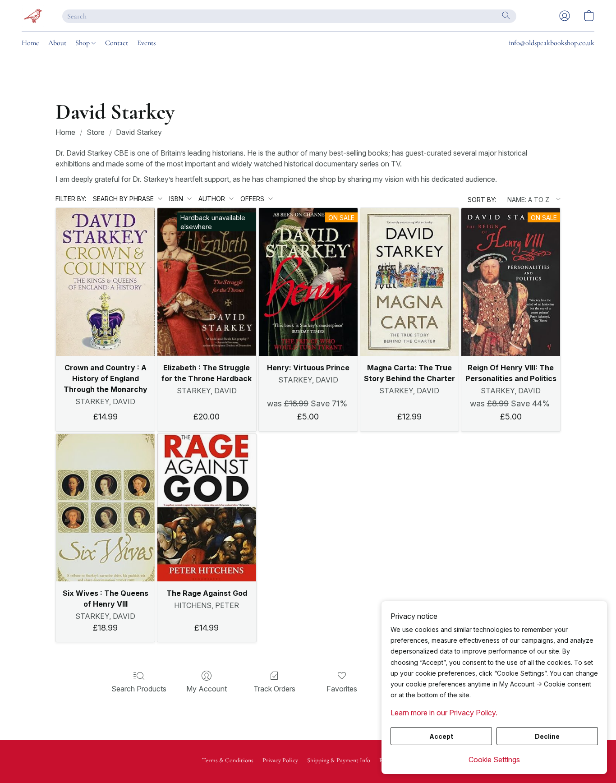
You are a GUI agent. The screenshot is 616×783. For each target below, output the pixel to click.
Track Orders (274, 688)
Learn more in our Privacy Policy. (444, 712)
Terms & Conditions (227, 760)
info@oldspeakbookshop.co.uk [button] (551, 42)
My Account (206, 688)
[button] (33, 16)
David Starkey (139, 132)
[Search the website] (506, 15)
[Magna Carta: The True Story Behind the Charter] (409, 282)
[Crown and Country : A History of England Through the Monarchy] (105, 282)
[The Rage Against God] (206, 508)
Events (146, 42)
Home (30, 42)
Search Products (138, 688)
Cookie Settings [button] (494, 759)
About (57, 42)
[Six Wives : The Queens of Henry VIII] (105, 508)
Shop (83, 42)
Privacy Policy (280, 760)
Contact (116, 42)
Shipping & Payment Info (338, 760)
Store (96, 132)
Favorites (341, 688)
